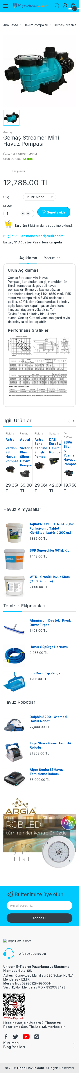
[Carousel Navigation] (71, 421)
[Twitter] (15, 1037)
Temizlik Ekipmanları (24, 605)
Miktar (7, 206)
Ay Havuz (68, 435)
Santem (54, 433)
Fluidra (9, 433)
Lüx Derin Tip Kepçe (45, 673)
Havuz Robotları (19, 702)
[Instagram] (36, 1037)
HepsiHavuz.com (30, 1068)
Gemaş (7, 132)
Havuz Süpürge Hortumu (49, 647)
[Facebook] (6, 1037)
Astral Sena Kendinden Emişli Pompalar (42, 448)
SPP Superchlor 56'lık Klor (50, 550)
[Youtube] (26, 1037)
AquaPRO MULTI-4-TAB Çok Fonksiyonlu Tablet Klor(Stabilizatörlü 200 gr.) (52, 528)
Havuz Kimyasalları (22, 509)
